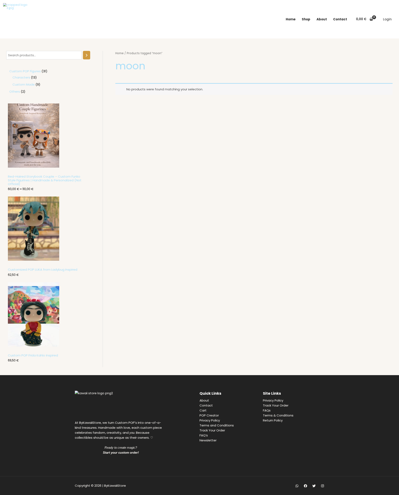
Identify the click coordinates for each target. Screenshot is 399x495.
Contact (340, 19)
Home (291, 19)
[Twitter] (314, 486)
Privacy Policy (210, 420)
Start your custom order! (121, 452)
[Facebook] (305, 486)
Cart (203, 410)
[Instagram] (322, 486)
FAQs (267, 410)
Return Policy (273, 420)
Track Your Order (212, 430)
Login (387, 19)
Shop (306, 19)
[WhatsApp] (297, 486)
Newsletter (208, 440)
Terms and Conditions (217, 425)
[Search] (86, 55)
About (321, 19)
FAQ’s (204, 435)
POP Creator (209, 415)
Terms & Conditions (278, 415)
